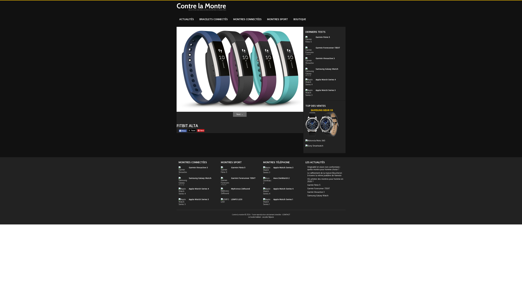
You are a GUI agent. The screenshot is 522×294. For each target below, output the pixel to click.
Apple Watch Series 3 (325, 90)
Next (240, 114)
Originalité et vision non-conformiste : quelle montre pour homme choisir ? (324, 168)
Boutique (299, 19)
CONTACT (286, 215)
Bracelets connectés (213, 19)
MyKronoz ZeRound (240, 189)
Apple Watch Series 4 (326, 79)
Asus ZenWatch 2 (281, 178)
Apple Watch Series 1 (283, 199)
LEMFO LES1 (236, 199)
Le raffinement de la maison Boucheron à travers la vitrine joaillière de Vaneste (324, 174)
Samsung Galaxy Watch (327, 69)
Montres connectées (247, 19)
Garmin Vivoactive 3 (325, 58)
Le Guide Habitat (254, 217)
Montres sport (277, 19)
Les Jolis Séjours (268, 217)
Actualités (186, 19)
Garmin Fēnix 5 (323, 37)
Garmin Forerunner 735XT (328, 48)
